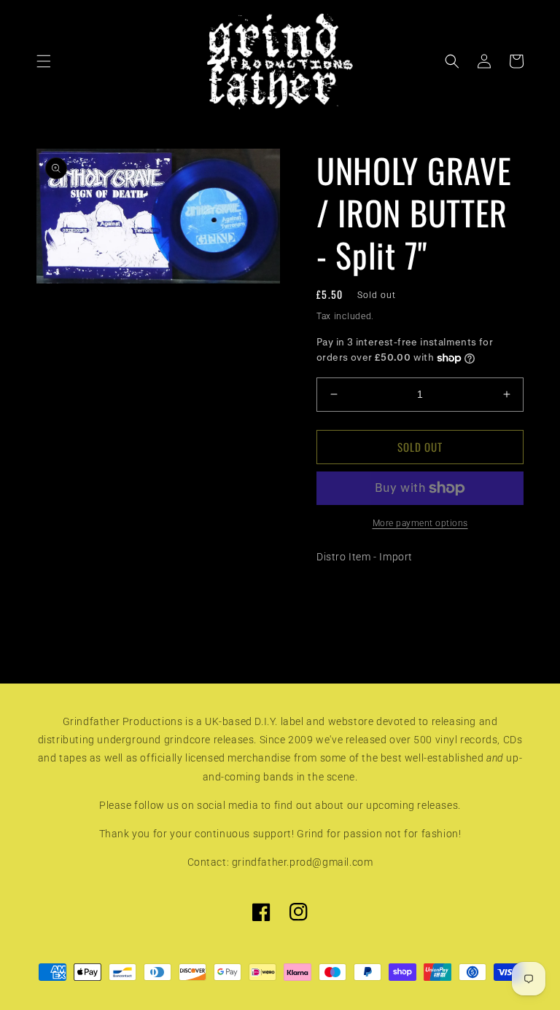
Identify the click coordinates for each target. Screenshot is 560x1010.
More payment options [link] (420, 523)
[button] (44, 61)
